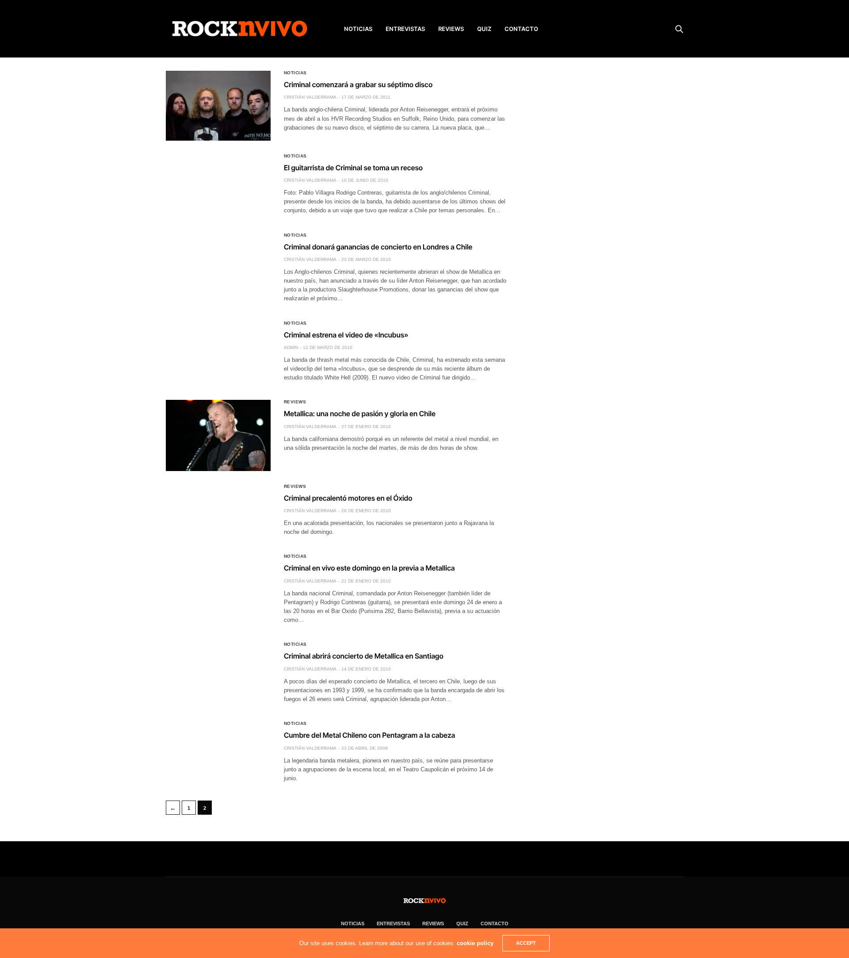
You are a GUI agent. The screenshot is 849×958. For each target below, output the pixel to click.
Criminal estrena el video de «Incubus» (346, 334)
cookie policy (475, 943)
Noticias (295, 73)
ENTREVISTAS (405, 28)
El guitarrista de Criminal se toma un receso (353, 167)
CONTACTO (521, 28)
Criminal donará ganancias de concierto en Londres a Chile (378, 246)
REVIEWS (451, 28)
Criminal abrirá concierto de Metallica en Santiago (364, 655)
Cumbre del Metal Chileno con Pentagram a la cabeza (369, 735)
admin (291, 347)
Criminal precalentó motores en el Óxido (348, 498)
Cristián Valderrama (310, 97)
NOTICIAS (358, 28)
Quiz (484, 28)
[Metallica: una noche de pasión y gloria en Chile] (218, 435)
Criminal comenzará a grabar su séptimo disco (358, 84)
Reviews (295, 402)
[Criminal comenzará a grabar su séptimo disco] (218, 106)
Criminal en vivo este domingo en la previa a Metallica (369, 567)
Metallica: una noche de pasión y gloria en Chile (360, 413)
